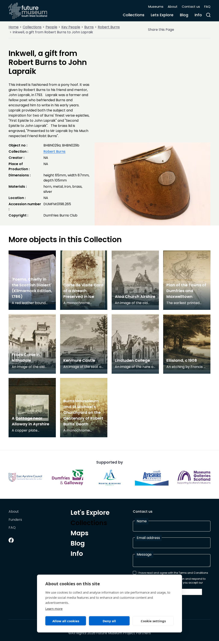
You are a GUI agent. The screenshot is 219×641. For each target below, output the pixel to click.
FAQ (207, 6)
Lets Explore (162, 15)
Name (142, 521)
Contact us (191, 6)
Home (14, 27)
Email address (148, 537)
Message (144, 554)
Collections (133, 15)
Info (198, 15)
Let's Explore (90, 513)
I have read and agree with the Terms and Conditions (173, 573)
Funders (15, 520)
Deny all (109, 621)
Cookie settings (153, 621)
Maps (80, 534)
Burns (89, 27)
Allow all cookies (65, 621)
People (51, 27)
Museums (155, 6)
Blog (184, 15)
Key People (70, 27)
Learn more (53, 608)
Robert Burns (109, 27)
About (173, 6)
